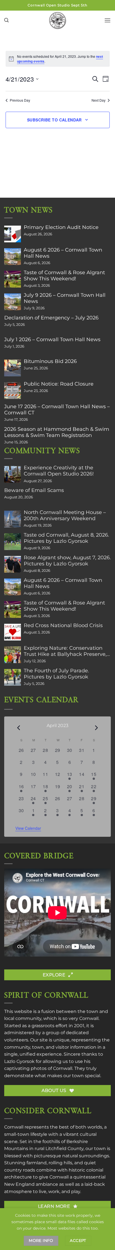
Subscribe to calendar (54, 120)
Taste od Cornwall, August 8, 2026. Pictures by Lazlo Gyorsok (66, 538)
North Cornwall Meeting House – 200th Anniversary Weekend (65, 515)
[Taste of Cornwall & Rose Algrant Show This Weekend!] (12, 279)
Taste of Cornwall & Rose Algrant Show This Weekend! (64, 275)
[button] (6, 20)
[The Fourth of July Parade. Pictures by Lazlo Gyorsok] (12, 677)
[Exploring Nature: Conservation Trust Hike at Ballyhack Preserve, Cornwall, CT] (12, 654)
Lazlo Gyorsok (19, 1061)
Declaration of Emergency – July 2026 (51, 318)
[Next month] (96, 727)
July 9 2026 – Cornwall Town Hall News (65, 298)
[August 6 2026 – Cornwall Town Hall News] (12, 256)
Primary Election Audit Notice (61, 227)
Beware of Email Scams (34, 490)
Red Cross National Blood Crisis (63, 625)
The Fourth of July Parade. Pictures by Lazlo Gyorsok (56, 674)
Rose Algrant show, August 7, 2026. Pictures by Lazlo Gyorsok (67, 561)
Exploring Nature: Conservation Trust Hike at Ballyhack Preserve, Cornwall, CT (65, 651)
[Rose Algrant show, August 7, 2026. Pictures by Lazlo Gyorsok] (12, 564)
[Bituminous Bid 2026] (12, 368)
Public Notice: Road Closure (59, 384)
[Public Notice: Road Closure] (12, 390)
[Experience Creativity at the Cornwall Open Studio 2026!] (12, 474)
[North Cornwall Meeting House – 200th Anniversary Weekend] (12, 519)
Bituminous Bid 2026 (50, 361)
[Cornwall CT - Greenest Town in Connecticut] (58, 20)
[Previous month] (18, 727)
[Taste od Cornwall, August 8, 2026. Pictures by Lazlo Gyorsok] (12, 541)
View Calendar (28, 828)
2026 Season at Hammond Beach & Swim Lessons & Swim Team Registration (56, 432)
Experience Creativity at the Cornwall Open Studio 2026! (59, 471)
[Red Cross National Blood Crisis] (12, 632)
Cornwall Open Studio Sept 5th (57, 5)
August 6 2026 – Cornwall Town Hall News (63, 253)
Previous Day (20, 100)
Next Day (99, 100)
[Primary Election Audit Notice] (12, 234)
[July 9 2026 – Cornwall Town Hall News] (12, 301)
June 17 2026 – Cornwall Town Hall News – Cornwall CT (57, 409)
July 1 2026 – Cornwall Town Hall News (52, 339)
